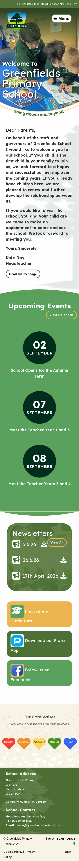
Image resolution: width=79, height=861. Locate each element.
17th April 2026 (40, 576)
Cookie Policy (13, 851)
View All (56, 542)
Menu (63, 18)
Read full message (23, 274)
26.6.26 (31, 560)
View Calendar (61, 315)
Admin (67, 851)
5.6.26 (29, 544)
